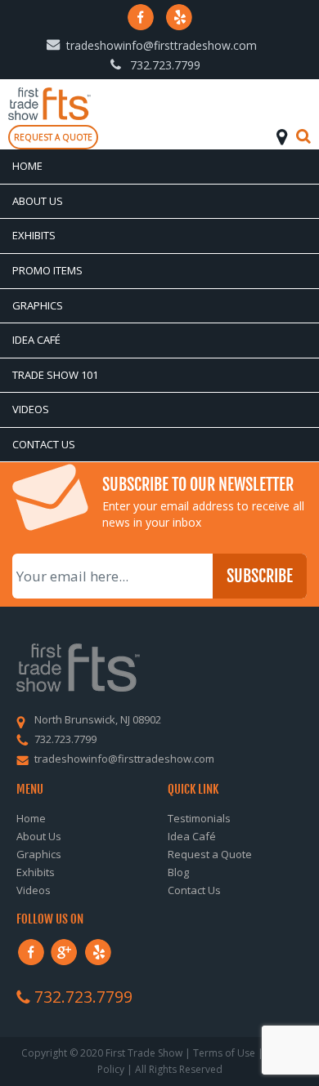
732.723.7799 (165, 65)
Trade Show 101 (55, 374)
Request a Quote (210, 854)
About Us (37, 201)
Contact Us (43, 444)
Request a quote (53, 137)
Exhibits (34, 235)
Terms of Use (224, 1053)
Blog (178, 872)
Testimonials (199, 818)
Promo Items (47, 270)
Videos (30, 409)
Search (303, 136)
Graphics (37, 305)
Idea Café (36, 339)
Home (27, 165)
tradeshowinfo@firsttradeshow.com (161, 45)
